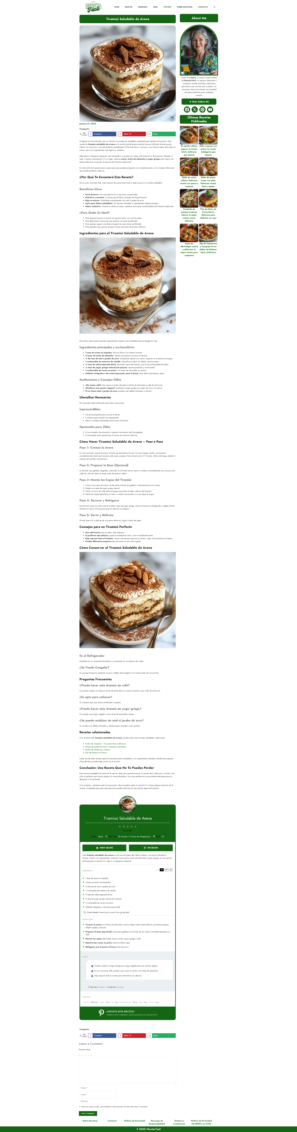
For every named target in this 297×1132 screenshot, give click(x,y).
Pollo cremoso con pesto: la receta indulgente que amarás (208, 150)
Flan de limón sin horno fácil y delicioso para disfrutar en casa (208, 213)
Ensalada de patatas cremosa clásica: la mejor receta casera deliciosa (189, 215)
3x (171, 870)
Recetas (128, 7)
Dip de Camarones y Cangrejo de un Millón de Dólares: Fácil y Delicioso (208, 248)
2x (166, 870)
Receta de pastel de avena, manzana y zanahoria (105, 746)
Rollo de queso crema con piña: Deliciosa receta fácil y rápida (208, 182)
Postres (167, 7)
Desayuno (142, 7)
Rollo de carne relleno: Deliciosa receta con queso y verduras (189, 182)
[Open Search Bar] (214, 6)
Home (116, 7)
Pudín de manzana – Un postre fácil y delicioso (105, 743)
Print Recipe (106, 847)
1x (162, 870)
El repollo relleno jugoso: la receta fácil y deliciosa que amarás (189, 150)
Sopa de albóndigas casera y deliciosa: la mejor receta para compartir (189, 249)
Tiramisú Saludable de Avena (127, 19)
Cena (155, 7)
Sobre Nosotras (184, 7)
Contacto (203, 7)
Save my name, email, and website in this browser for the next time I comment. (114, 1106)
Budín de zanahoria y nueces (97, 749)
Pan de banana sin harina (95, 752)
